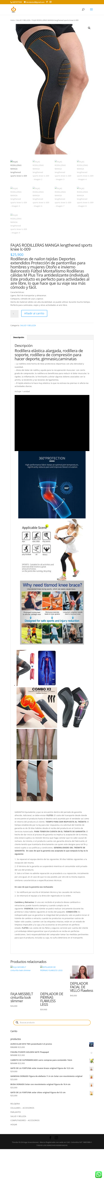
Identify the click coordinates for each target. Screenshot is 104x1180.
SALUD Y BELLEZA (23, 20)
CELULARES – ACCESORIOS (22, 1108)
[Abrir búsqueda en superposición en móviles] (52, 1022)
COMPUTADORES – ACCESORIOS (25, 1120)
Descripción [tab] (18, 337)
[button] (89, 28)
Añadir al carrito (34, 313)
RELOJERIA (15, 1103)
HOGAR (13, 1124)
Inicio (12, 20)
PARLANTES (15, 1112)
